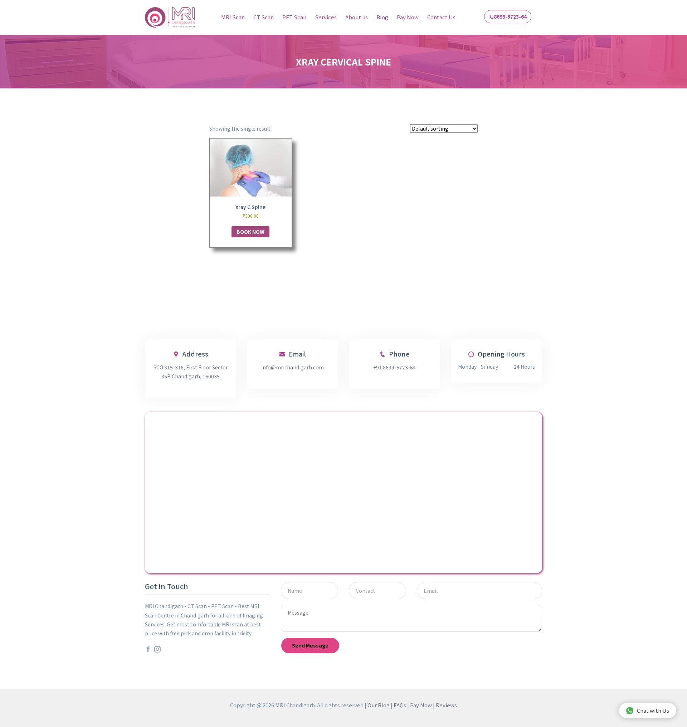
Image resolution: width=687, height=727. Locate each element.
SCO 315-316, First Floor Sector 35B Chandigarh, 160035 (191, 372)
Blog (382, 17)
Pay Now (408, 17)
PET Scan (294, 17)
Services (326, 17)
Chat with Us (653, 710)
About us (356, 17)
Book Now (250, 231)
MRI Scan (233, 17)
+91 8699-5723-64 (394, 367)
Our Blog (378, 705)
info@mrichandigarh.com (292, 367)
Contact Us (441, 17)
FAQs (400, 705)
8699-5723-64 (510, 16)
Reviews (446, 705)
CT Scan (263, 17)
